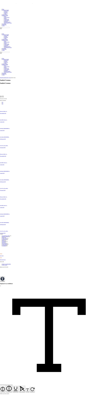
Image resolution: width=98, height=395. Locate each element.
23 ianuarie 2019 (2, 147)
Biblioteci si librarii (5, 236)
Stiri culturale (4, 243)
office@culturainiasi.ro (3, 259)
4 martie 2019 (2, 130)
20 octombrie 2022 (3, 113)
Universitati (4, 245)
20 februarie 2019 (3, 181)
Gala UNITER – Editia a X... (3, 162)
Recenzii (3, 242)
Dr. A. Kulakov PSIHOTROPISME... (4, 222)
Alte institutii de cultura (6, 235)
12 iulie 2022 (2, 164)
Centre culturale (4, 238)
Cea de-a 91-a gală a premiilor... (4, 145)
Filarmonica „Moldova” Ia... (3, 111)
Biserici (3, 237)
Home (1, 77)
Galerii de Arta (4, 239)
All (2, 102)
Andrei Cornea (8, 77)
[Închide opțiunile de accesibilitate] (0, 285)
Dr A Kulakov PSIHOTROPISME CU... (5, 128)
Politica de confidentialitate (6, 264)
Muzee (3, 240)
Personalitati (4, 77)
